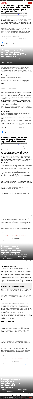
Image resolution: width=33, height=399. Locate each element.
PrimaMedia (21, 21)
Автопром (8, 129)
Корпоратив (16, 235)
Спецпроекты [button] (15, 2)
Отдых (25, 235)
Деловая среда (13, 235)
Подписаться (16, 0)
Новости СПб (22, 129)
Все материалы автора (10, 257)
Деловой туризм (7, 235)
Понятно (30, 397)
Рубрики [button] (10, 2)
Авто (5, 129)
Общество (11, 129)
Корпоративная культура (21, 235)
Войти (30, 2)
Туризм (10, 235)
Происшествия (14, 129)
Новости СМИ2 (3, 45)
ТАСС (18, 19)
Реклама (24, 2)
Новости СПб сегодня (27, 129)
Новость (4, 129)
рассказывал (20, 124)
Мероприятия (21, 2)
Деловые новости (18, 129)
